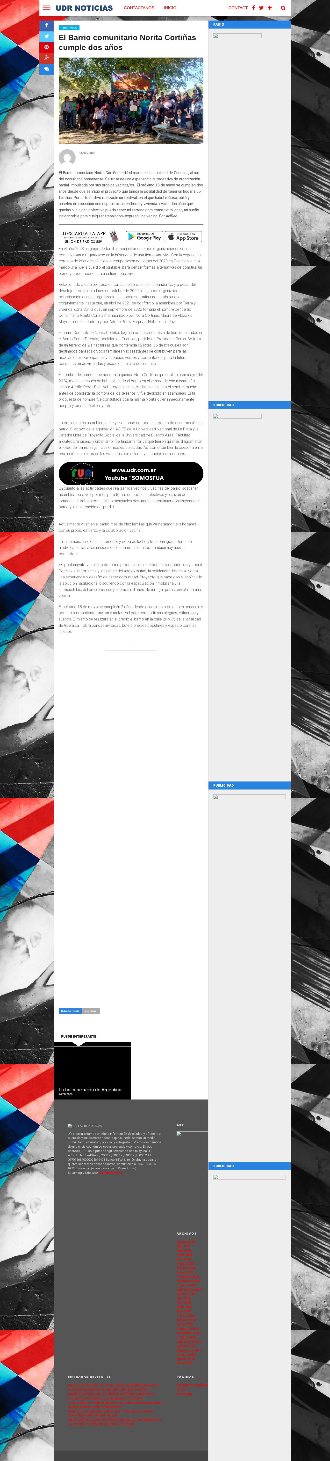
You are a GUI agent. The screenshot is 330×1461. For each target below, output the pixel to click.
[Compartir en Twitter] (46, 36)
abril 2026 (184, 1259)
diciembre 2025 (188, 1276)
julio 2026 (183, 1246)
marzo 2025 (185, 1315)
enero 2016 (185, 1363)
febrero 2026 (186, 1268)
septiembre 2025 (189, 1289)
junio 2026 (184, 1250)
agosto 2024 (186, 1346)
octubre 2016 (186, 1354)
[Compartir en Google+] (46, 58)
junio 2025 (184, 1302)
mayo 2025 (184, 1307)
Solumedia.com (111, 1172)
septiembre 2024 (189, 1341)
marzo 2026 (185, 1263)
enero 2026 (185, 1272)
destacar (91, 1011)
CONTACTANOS (139, 8)
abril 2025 (184, 1311)
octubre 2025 (186, 1285)
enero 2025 (185, 1324)
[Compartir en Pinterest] (46, 47)
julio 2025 (183, 1298)
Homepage (185, 1394)
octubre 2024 (186, 1337)
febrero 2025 (186, 1320)
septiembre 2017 (189, 1350)
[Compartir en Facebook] (46, 26)
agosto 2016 (186, 1359)
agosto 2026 (186, 1242)
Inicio (170, 8)
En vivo (182, 1389)
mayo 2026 (184, 1255)
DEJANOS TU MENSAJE (194, 1385)
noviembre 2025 (188, 1281)
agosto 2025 (186, 1294)
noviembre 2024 (188, 1333)
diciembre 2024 (188, 1328)
